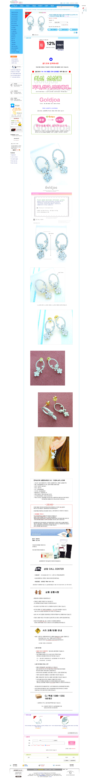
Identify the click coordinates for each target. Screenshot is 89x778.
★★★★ (42, 745)
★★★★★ (48, 745)
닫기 (82, 13)
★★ (35, 745)
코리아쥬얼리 (40, 773)
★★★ (38, 745)
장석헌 (50, 776)
